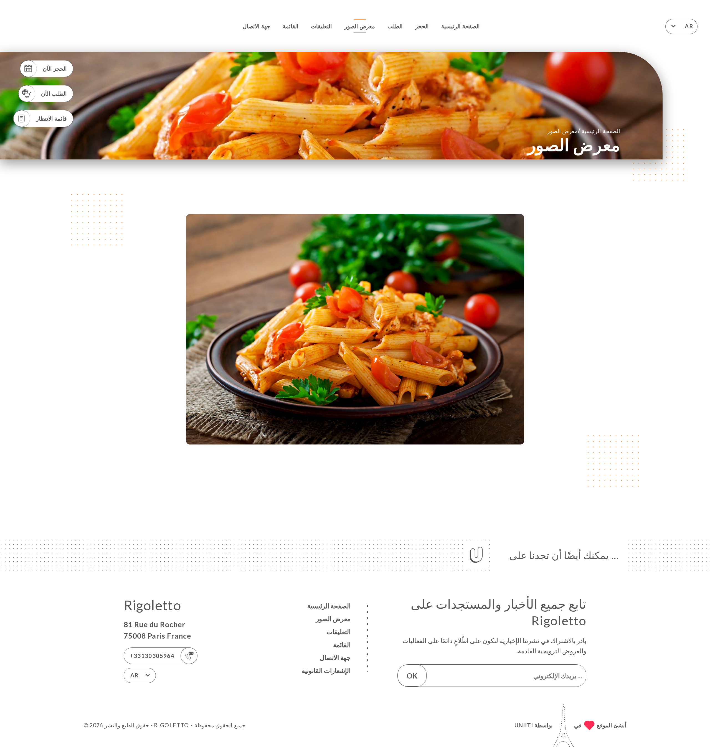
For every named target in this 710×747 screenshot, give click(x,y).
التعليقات (321, 26)
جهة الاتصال (256, 26)
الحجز (422, 26)
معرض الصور (359, 26)
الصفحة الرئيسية (460, 26)
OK (412, 675)
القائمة (290, 26)
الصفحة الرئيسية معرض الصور (583, 130)
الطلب (395, 26)
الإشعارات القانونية (326, 670)
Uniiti (523, 725)
